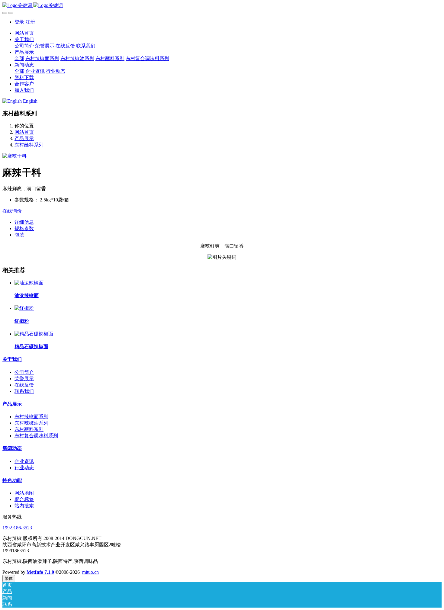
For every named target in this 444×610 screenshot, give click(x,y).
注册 (30, 21)
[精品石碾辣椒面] (33, 333)
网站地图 (24, 493)
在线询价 (12, 211)
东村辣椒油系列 (31, 422)
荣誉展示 (24, 378)
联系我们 (24, 391)
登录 (19, 21)
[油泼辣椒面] (28, 282)
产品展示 (24, 138)
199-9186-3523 (17, 527)
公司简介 (24, 372)
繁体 (9, 578)
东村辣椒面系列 (31, 416)
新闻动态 (12, 448)
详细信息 (24, 222)
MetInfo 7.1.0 (40, 572)
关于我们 (12, 359)
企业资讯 (24, 461)
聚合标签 (24, 499)
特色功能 (12, 480)
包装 (19, 234)
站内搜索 (24, 505)
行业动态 (24, 467)
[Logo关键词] (222, 5)
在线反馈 (24, 384)
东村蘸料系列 (28, 144)
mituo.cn (90, 572)
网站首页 (24, 33)
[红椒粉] (24, 308)
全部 (19, 58)
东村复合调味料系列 (36, 435)
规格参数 (24, 228)
